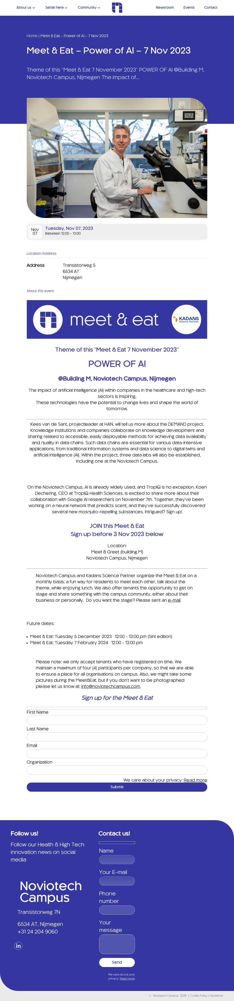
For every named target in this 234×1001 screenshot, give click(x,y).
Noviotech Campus (166, 996)
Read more (195, 780)
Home (32, 36)
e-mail (174, 601)
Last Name (38, 729)
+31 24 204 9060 (38, 932)
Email (32, 746)
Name (106, 851)
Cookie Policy (199, 996)
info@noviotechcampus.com (110, 687)
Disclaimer (216, 996)
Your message (110, 927)
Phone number (109, 898)
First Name (37, 713)
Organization (39, 762)
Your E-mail (113, 872)
